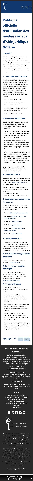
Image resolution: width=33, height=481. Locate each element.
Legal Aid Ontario (16, 225)
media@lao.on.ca (15, 262)
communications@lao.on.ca (11, 280)
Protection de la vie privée (16, 395)
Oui (20, 339)
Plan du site (16, 407)
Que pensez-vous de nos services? (16, 403)
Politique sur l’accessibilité (16, 399)
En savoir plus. (20, 459)
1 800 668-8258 (23, 358)
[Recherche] (22, 6)
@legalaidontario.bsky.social (19, 213)
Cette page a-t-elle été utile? (9, 339)
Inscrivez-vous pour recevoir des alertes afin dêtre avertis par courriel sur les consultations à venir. (16, 464)
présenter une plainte (18, 182)
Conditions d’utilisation (16, 401)
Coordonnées (16, 405)
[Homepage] (4, 6)
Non (26, 339)
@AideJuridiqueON (10, 230)
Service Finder (15, 382)
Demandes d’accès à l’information (16, 397)
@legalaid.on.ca (17, 221)
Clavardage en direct (16, 372)
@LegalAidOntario (18, 228)
